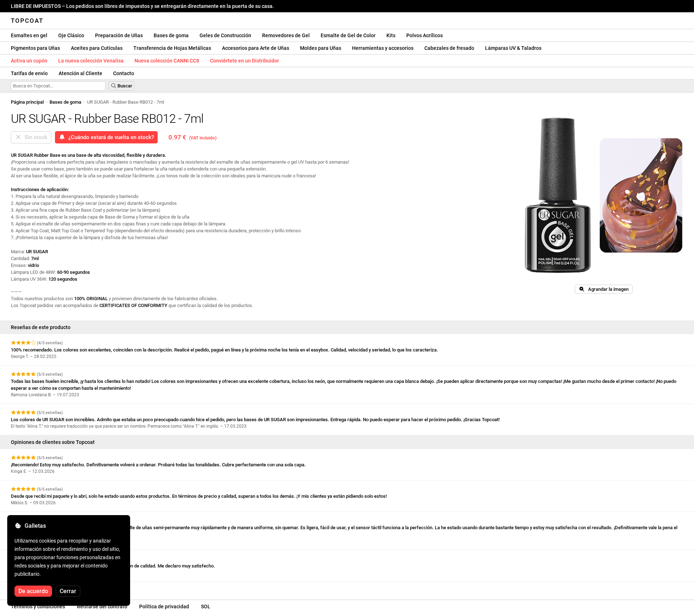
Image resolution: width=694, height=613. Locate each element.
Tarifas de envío (29, 73)
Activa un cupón (29, 61)
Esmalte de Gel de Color (348, 35)
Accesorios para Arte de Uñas (255, 48)
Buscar (124, 86)
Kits (390, 35)
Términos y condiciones (38, 606)
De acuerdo (33, 591)
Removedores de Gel (286, 35)
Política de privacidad (164, 606)
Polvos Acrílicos (424, 35)
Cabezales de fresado (449, 48)
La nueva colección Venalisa (91, 61)
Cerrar (68, 591)
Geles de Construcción (225, 35)
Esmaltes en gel (29, 35)
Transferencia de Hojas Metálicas (172, 48)
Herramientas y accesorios (383, 48)
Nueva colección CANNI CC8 (166, 61)
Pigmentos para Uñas (35, 48)
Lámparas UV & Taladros (513, 48)
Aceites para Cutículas (97, 48)
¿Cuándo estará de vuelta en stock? (109, 137)
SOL (205, 606)
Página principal (27, 102)
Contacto (123, 73)
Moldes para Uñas (320, 48)
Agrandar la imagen (607, 289)
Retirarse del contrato (102, 606)
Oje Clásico (71, 35)
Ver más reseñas (29, 588)
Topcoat (27, 20)
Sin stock (34, 137)
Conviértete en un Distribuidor (244, 61)
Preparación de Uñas (119, 35)
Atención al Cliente (80, 73)
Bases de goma (171, 35)
